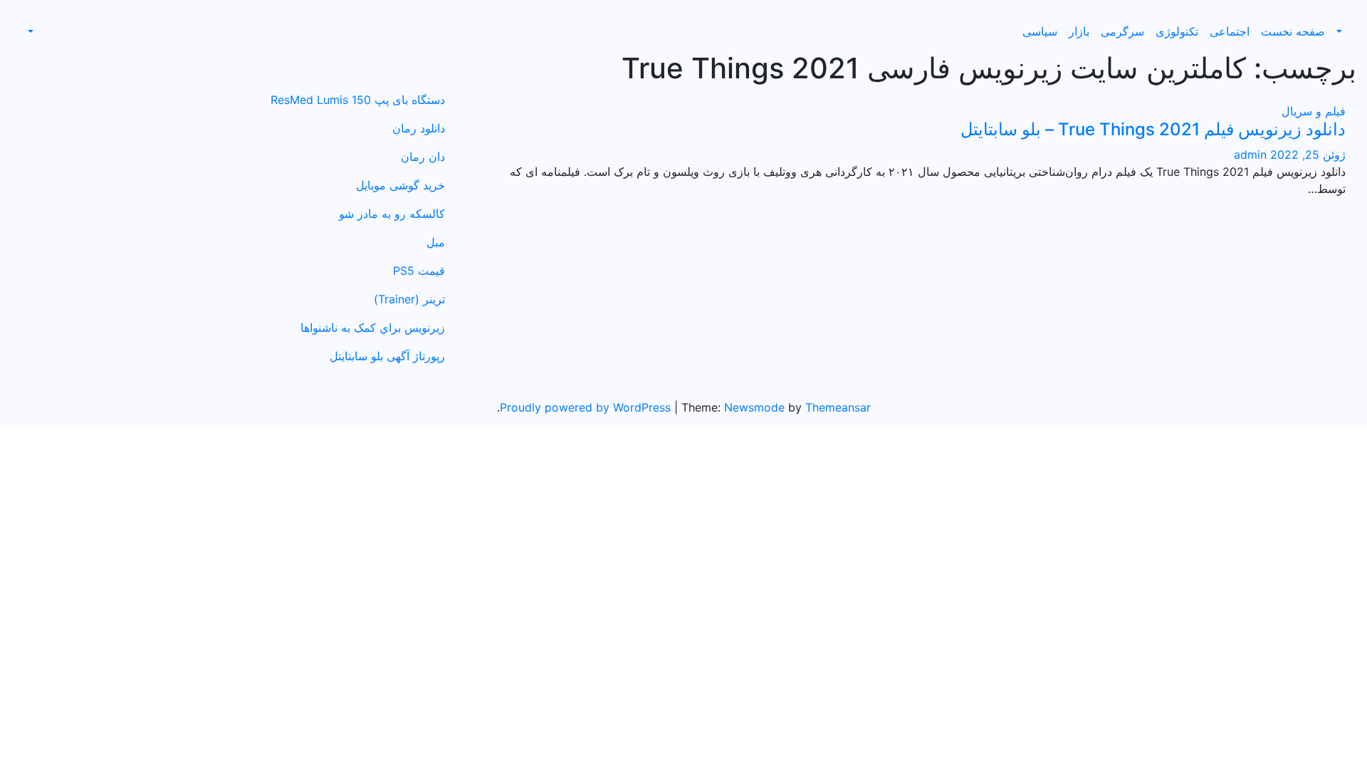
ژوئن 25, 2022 (1306, 154)
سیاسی (1039, 31)
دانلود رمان (418, 128)
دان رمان (423, 157)
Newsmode (754, 407)
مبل (435, 242)
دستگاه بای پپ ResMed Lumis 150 (358, 100)
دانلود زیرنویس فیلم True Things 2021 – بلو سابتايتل (1153, 129)
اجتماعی (1230, 31)
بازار (1079, 31)
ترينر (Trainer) (409, 299)
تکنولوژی (1177, 31)
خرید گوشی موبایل (400, 185)
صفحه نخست (1293, 31)
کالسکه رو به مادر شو (392, 213)
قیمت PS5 (419, 270)
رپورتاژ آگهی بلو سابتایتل (387, 356)
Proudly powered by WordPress (587, 407)
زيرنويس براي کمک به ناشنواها (372, 327)
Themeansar (838, 407)
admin (1250, 154)
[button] (1340, 31)
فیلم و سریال (1314, 111)
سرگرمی (1122, 31)
